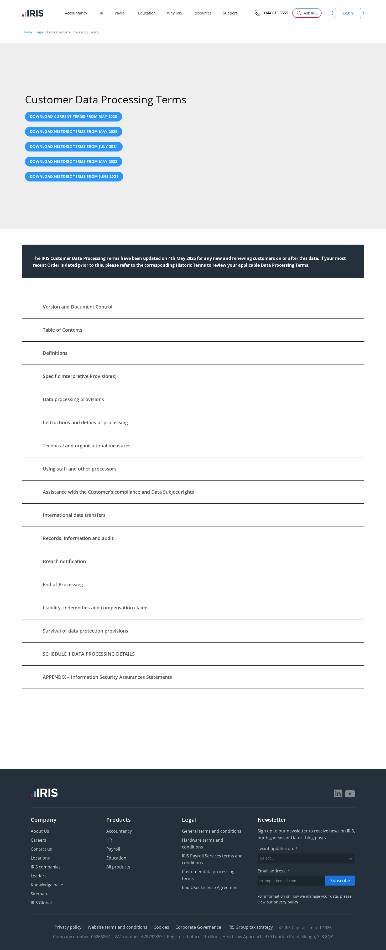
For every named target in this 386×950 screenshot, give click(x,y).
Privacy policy (68, 927)
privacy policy (286, 902)
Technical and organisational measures (87, 445)
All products (118, 867)
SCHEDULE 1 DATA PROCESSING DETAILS (89, 654)
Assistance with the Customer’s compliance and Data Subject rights (118, 492)
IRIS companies (46, 867)
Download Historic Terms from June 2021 (74, 176)
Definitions (55, 353)
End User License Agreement (210, 887)
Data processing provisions (73, 399)
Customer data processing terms (208, 875)
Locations (40, 858)
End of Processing (63, 584)
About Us (40, 831)
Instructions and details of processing (85, 422)
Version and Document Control (77, 307)
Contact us (41, 849)
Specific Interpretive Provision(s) (80, 376)
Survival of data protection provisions (85, 631)
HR (109, 840)
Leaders (38, 876)
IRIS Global (41, 903)
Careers (38, 840)
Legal (39, 32)
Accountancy (119, 831)
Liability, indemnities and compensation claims (96, 607)
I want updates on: (278, 848)
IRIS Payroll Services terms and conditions (212, 859)
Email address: (274, 871)
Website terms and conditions (117, 927)
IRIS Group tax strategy (250, 927)
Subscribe (340, 880)
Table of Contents (62, 330)
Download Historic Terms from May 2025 (73, 131)
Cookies (161, 927)
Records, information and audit (78, 538)
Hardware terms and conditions (202, 843)
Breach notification (64, 561)
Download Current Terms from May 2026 (73, 116)
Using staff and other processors (80, 469)
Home (27, 32)
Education (116, 858)
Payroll (113, 849)
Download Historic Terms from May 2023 (73, 161)
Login (348, 13)
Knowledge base (47, 885)
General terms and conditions (211, 831)
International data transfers (74, 515)
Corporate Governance (198, 927)
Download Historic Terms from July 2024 (74, 146)
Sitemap (39, 894)
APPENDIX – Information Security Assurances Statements (107, 677)
